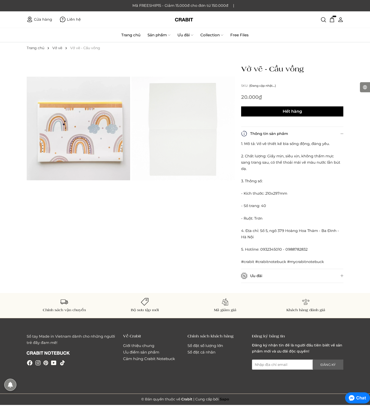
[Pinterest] (45, 363)
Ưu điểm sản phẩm (141, 352)
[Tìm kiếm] (323, 19)
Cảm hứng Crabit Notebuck (149, 358)
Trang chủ (130, 35)
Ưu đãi (183, 35)
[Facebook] (30, 363)
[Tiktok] (62, 363)
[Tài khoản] (341, 19)
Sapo (224, 399)
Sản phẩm (157, 35)
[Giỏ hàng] (332, 19)
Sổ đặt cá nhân (201, 352)
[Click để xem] (79, 129)
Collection (210, 35)
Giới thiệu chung (138, 345)
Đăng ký (328, 365)
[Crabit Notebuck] (185, 19)
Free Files (239, 35)
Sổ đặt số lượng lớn (205, 345)
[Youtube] (53, 363)
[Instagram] (38, 363)
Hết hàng (292, 111)
